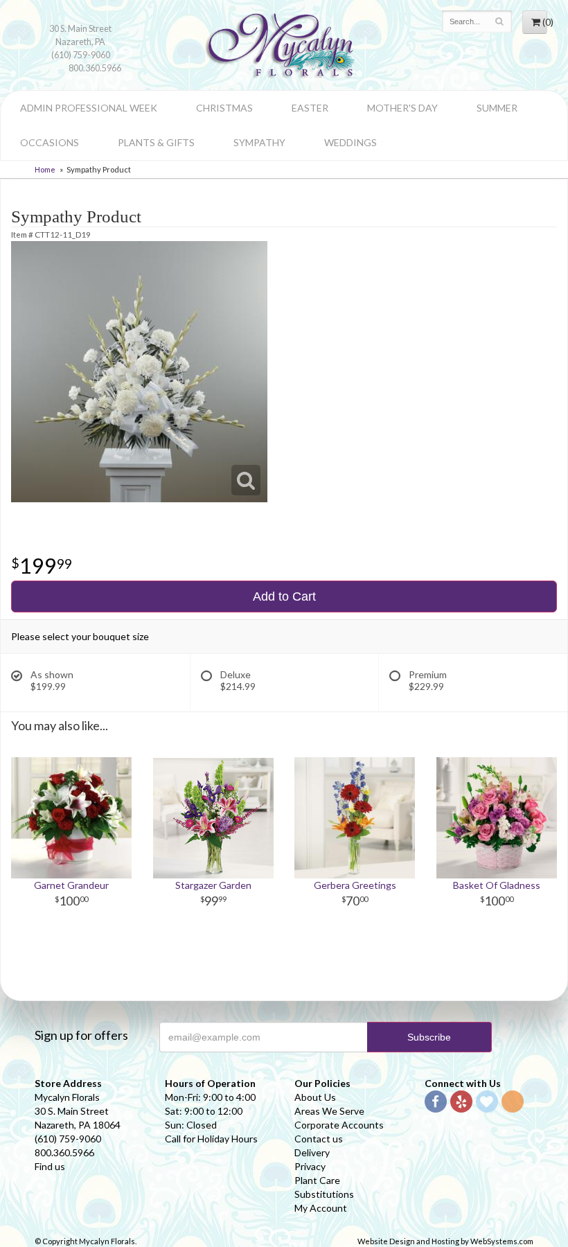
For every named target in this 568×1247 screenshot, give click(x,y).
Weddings (350, 142)
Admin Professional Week (88, 108)
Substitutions (324, 1194)
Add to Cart (284, 596)
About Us (315, 1097)
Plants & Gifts (156, 142)
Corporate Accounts (339, 1125)
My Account (320, 1208)
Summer (497, 108)
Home (45, 169)
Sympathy (259, 142)
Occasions (49, 142)
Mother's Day (402, 108)
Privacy (310, 1166)
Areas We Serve (329, 1111)
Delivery (312, 1152)
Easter (310, 108)
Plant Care (317, 1180)
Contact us (318, 1138)
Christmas (224, 108)
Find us (50, 1166)
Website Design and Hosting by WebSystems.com (445, 1241)
